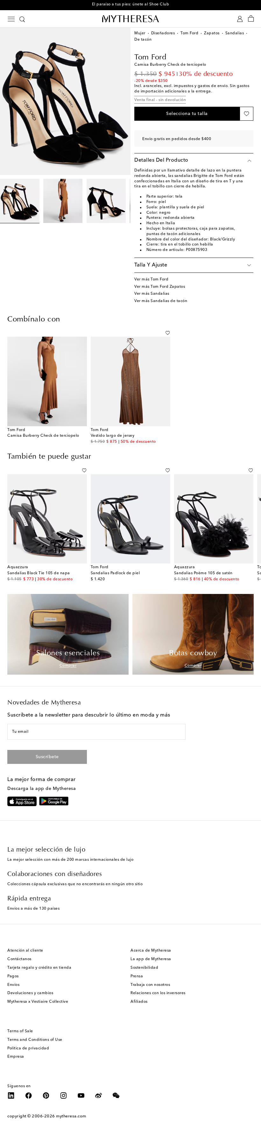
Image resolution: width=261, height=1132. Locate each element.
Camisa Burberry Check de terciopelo (43, 436)
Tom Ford (189, 33)
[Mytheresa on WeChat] (116, 1095)
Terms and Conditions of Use (34, 1040)
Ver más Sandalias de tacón (160, 301)
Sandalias (234, 33)
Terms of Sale (20, 1031)
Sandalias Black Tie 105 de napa (38, 573)
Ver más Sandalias (151, 294)
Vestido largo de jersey (113, 436)
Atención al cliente (25, 951)
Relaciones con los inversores (158, 993)
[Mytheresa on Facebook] (28, 1095)
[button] (187, 114)
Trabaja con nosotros (150, 985)
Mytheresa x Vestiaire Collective (37, 1002)
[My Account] (239, 18)
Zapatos (212, 33)
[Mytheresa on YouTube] (81, 1095)
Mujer (139, 33)
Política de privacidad (28, 1048)
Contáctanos (19, 959)
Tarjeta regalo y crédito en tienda (39, 968)
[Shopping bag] (251, 18)
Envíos (13, 985)
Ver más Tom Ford (151, 279)
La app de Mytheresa (150, 959)
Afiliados (139, 1002)
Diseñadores (163, 33)
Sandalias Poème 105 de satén (203, 573)
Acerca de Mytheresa (150, 951)
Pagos (13, 976)
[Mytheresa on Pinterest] (46, 1095)
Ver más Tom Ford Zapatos (159, 287)
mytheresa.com (71, 1116)
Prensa (136, 976)
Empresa (15, 1057)
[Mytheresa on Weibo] (98, 1095)
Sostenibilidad (144, 968)
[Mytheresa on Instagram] (63, 1095)
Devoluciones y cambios (30, 993)
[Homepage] (130, 18)
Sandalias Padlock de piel (115, 573)
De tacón (143, 40)
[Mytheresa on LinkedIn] (11, 1095)
